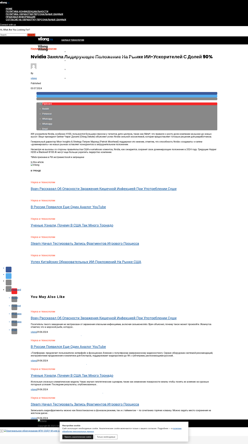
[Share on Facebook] (126, 93)
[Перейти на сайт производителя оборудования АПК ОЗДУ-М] (38, 431)
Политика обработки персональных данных (34, 14)
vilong (34, 78)
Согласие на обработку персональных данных (36, 19)
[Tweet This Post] (126, 96)
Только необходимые (106, 437)
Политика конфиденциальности (27, 11)
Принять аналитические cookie (77, 437)
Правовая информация (20, 17)
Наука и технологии (72, 40)
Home (9, 8)
